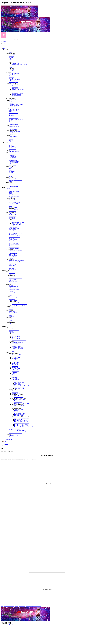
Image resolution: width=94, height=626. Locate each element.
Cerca (16, 39)
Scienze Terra (22, 606)
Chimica (16, 606)
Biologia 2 (11, 606)
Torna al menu (12, 624)
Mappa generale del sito (35, 606)
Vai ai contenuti (4, 41)
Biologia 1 (6, 606)
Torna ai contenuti (4, 624)
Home (2, 606)
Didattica (28, 606)
